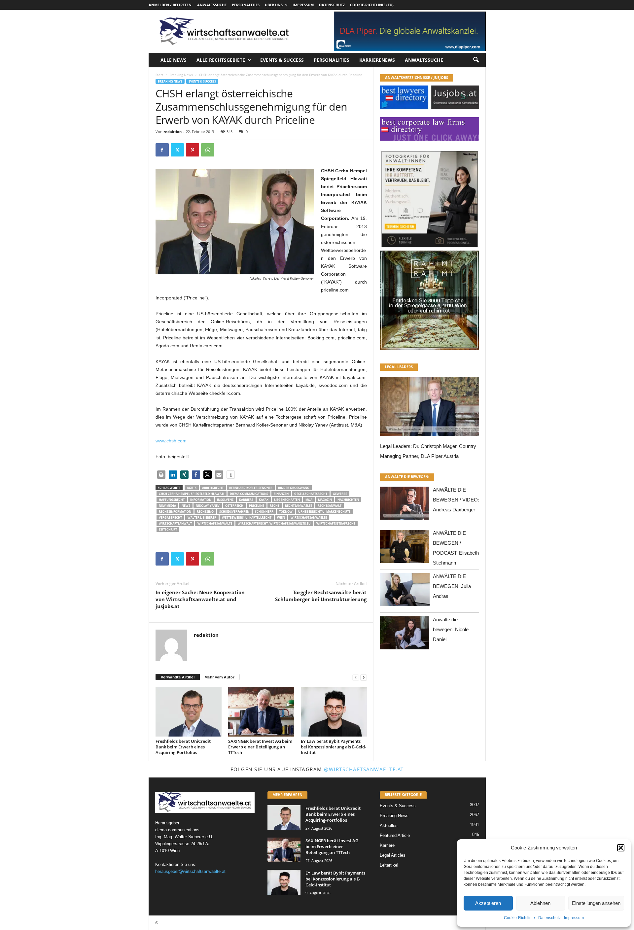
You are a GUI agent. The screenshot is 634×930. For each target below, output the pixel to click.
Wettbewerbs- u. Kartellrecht (246, 517)
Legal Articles (392, 855)
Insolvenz (225, 500)
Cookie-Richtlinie (519, 917)
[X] (177, 149)
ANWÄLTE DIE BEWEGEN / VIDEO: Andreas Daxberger (456, 499)
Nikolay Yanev (208, 505)
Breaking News (181, 74)
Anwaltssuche (212, 4)
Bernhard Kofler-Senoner (250, 488)
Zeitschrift (168, 529)
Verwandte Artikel (177, 676)
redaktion (172, 131)
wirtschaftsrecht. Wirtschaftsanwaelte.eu (274, 523)
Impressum (574, 917)
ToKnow (286, 511)
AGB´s (191, 488)
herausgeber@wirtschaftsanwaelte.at (190, 871)
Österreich (234, 505)
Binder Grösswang (293, 488)
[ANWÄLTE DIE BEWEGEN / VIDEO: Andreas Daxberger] (405, 505)
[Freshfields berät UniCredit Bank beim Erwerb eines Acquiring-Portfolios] (189, 712)
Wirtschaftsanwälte (214, 523)
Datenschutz (549, 917)
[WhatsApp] (207, 149)
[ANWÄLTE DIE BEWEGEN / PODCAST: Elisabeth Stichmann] (405, 548)
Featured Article (395, 835)
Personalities (246, 4)
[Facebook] (162, 149)
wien (281, 517)
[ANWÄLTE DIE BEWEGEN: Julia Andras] (405, 591)
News (186, 505)
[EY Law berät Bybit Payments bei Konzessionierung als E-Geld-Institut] (334, 712)
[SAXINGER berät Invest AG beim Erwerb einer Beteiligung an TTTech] (261, 712)
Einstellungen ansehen (596, 903)
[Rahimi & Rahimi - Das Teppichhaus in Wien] (429, 249)
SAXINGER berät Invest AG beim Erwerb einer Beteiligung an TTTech (260, 746)
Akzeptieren (488, 903)
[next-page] (363, 677)
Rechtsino (205, 511)
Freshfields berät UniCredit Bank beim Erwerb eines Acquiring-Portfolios (183, 746)
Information (200, 500)
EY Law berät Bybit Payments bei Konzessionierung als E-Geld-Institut (333, 746)
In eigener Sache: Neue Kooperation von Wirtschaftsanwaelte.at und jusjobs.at (200, 599)
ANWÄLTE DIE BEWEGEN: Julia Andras (452, 586)
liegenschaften (287, 500)
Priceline (256, 505)
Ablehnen (540, 903)
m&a (308, 500)
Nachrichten (348, 500)
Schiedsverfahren (234, 511)
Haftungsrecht (172, 500)
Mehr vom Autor (219, 676)
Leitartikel (389, 865)
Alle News (173, 60)
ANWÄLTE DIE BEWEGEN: (407, 476)
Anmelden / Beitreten (170, 4)
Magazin (325, 500)
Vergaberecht (170, 517)
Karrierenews (377, 60)
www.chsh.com (171, 440)
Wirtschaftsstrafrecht (335, 523)
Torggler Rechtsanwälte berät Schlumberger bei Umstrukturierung (321, 596)
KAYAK (263, 500)
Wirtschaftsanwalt (175, 523)
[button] (620, 847)
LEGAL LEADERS (399, 366)
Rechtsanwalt (329, 505)
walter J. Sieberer (202, 517)
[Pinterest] (192, 149)
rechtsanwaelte (298, 505)
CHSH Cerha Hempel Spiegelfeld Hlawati (191, 494)
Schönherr (264, 511)
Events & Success (282, 60)
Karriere (246, 500)
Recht (274, 505)
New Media (167, 505)
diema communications (249, 494)
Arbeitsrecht (213, 488)
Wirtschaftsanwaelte (309, 517)
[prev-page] (355, 677)
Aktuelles (389, 825)
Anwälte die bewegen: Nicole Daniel (451, 629)
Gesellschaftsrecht (310, 494)
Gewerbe (340, 494)
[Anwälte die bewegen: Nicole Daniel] (405, 634)
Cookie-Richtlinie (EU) (372, 4)
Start (159, 74)
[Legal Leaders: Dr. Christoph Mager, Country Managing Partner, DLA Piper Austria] (429, 408)
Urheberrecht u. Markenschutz (324, 511)
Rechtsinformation (175, 511)
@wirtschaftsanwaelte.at (364, 769)
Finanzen (281, 494)
